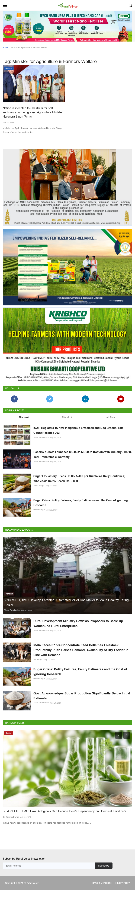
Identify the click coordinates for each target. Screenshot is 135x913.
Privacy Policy (122, 882)
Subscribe (103, 865)
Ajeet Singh (38, 485)
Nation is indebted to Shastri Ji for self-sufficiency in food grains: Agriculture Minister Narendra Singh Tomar (33, 112)
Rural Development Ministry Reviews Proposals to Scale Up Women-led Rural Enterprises (78, 623)
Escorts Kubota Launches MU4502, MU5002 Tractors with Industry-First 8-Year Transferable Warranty (82, 454)
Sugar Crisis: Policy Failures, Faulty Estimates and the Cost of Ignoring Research (80, 502)
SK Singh (37, 659)
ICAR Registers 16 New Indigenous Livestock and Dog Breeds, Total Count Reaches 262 (78, 430)
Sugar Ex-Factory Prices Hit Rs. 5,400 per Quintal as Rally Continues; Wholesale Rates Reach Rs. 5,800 (79, 478)
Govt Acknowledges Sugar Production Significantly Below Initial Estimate (81, 695)
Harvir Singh (39, 509)
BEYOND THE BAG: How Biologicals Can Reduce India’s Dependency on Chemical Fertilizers (64, 811)
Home (5, 47)
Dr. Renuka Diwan (11, 817)
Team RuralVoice (41, 437)
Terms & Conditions (102, 882)
